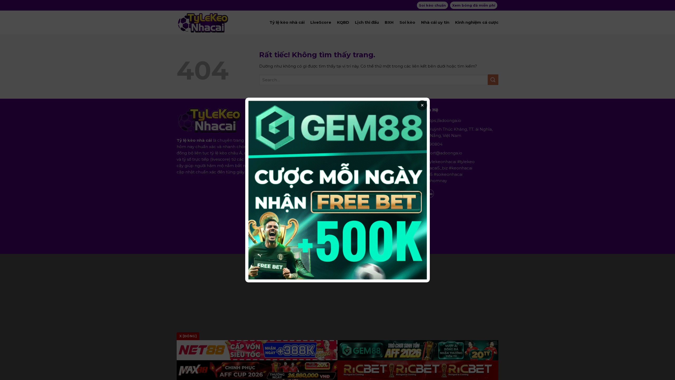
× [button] (422, 105)
